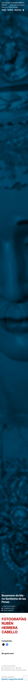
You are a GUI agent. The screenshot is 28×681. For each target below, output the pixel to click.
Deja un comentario (8, 610)
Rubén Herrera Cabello (9, 606)
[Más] (23, 10)
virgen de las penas (21, 670)
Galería (10, 10)
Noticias (17, 10)
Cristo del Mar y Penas (9, 670)
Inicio (4, 10)
